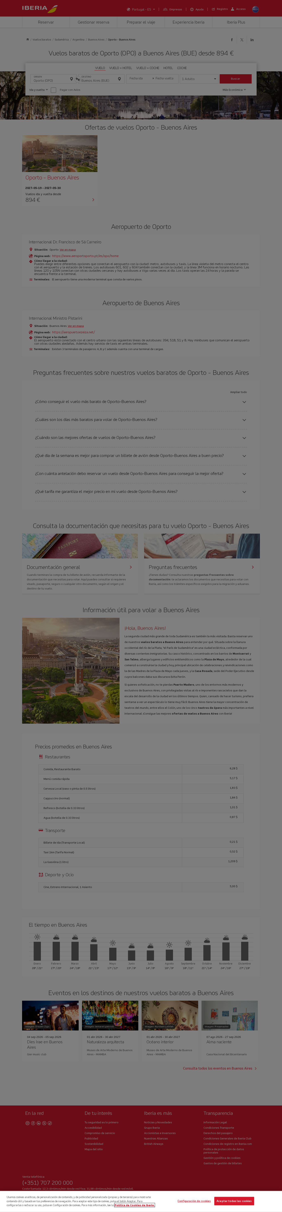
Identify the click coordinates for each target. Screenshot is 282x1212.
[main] (141, 1201)
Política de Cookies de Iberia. (135, 1205)
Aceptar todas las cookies (234, 1201)
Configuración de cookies (194, 1201)
